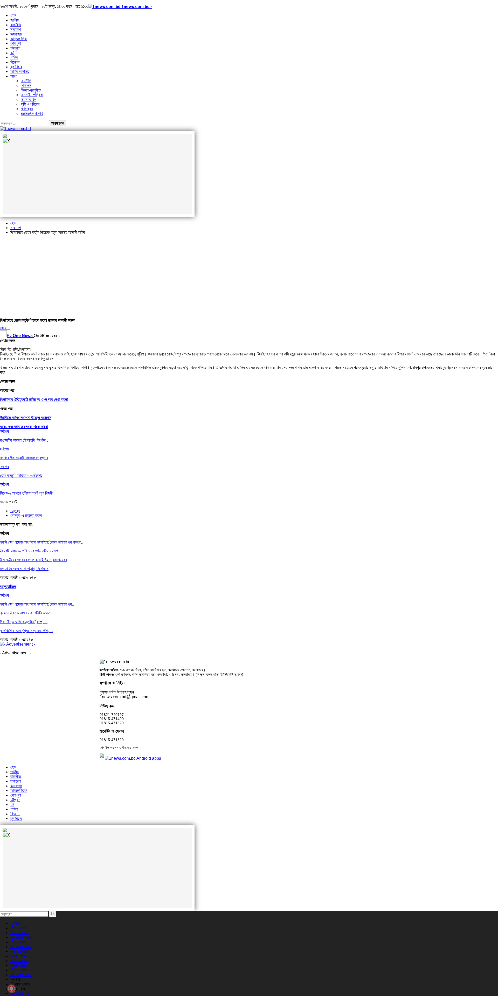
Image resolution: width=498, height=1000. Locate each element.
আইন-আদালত (19, 71)
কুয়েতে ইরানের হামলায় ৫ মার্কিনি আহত (25, 613)
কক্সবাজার (16, 34)
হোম (13, 15)
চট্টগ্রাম (15, 48)
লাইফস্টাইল (28, 99)
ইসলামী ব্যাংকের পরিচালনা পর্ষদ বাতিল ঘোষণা (29, 551)
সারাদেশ (15, 29)
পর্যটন (14, 57)
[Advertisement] (249, 275)
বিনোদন (15, 62)
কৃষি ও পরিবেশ (30, 104)
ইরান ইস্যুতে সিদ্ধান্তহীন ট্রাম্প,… (23, 622)
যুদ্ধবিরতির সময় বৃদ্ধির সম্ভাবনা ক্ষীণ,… (26, 630)
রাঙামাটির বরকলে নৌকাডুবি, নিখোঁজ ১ (24, 568)
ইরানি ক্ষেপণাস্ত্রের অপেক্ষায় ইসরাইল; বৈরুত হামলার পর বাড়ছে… (42, 542)
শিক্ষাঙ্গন (26, 85)
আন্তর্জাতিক (18, 39)
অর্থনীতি (26, 81)
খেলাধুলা (15, 43)
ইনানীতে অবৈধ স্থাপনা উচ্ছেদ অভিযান (25, 417)
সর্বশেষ (4, 431)
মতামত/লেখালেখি (32, 113)
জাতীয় (14, 20)
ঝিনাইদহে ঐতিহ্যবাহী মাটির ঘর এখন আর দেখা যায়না (34, 399)
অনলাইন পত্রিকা (32, 95)
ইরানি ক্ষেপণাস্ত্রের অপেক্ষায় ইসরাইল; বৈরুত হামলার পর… (38, 604)
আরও (14, 76)
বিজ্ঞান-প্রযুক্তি (31, 90)
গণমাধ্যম (27, 109)
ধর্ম (12, 53)
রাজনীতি (15, 25)
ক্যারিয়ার (16, 67)
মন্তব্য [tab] (15, 511)
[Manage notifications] (11, 988)
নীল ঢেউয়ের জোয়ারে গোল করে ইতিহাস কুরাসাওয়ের (33, 560)
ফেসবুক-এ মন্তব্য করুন (26, 515)
